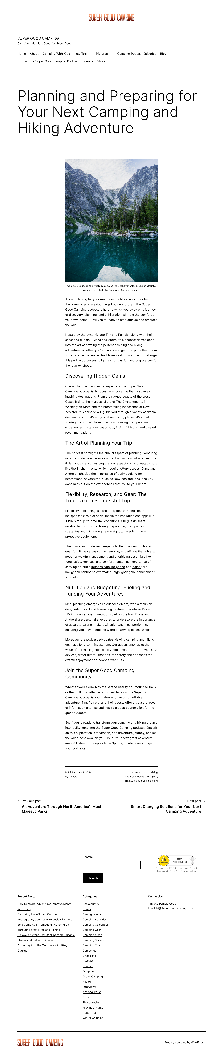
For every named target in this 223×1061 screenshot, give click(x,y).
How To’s (80, 53)
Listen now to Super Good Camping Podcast (176, 871)
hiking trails (140, 780)
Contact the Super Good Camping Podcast (48, 61)
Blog (163, 53)
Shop (101, 61)
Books (87, 909)
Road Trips (89, 1012)
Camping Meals (92, 935)
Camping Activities (95, 919)
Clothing (88, 960)
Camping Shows (93, 940)
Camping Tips (91, 945)
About (34, 53)
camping (152, 776)
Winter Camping (93, 1017)
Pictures (102, 53)
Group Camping (93, 976)
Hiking (154, 772)
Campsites (89, 950)
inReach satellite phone (108, 567)
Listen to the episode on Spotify (99, 743)
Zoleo (136, 567)
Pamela (73, 776)
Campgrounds (92, 914)
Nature (87, 997)
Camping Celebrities (95, 924)
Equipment (89, 971)
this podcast (127, 340)
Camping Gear (92, 929)
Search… (88, 857)
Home (21, 53)
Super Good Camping (38, 38)
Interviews (89, 986)
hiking (128, 780)
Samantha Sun (117, 289)
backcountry (139, 776)
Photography (91, 1002)
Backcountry (91, 903)
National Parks (92, 992)
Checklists (89, 955)
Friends (88, 61)
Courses (88, 966)
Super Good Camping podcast (123, 728)
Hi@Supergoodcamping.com (174, 908)
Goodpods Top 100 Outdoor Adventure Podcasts (176, 868)
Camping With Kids (56, 53)
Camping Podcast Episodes (136, 53)
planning (153, 780)
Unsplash (135, 289)
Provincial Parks (93, 1007)
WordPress (198, 1042)
